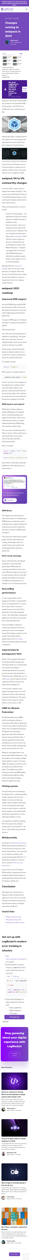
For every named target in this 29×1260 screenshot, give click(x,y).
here (25, 259)
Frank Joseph (11, 1241)
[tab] (9, 976)
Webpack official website (13, 917)
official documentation (19, 843)
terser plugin (19, 639)
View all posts (14, 1254)
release (8, 679)
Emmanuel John (11, 1152)
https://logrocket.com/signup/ (15, 959)
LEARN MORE (6, 77)
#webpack (5, 1021)
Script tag (16, 976)
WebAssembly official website (15, 923)
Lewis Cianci (10, 1197)
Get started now (14, 1017)
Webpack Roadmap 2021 (13, 920)
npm (8, 976)
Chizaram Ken (11, 1108)
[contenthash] (17, 236)
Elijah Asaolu (14, 40)
